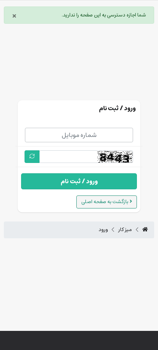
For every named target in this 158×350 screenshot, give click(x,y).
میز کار (125, 230)
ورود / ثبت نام (79, 181)
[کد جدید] (32, 156)
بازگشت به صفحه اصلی (105, 201)
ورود (103, 230)
